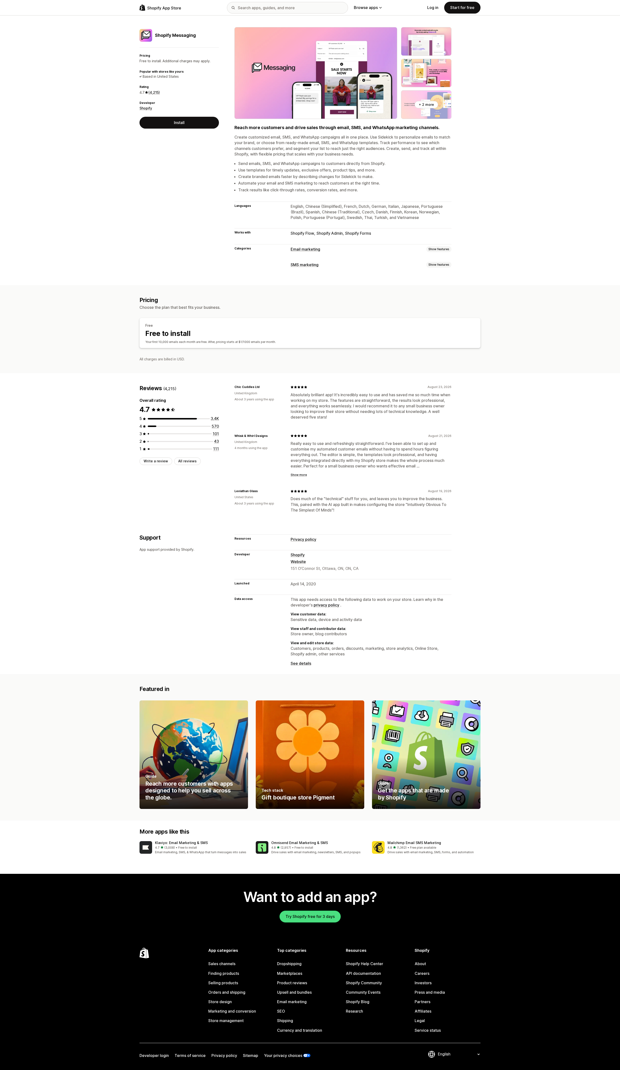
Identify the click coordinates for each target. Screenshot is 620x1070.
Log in (432, 7)
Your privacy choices (283, 1055)
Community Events (363, 992)
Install (179, 122)
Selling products (223, 982)
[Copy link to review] (262, 387)
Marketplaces (289, 973)
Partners (422, 1001)
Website (298, 561)
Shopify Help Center (364, 963)
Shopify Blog (357, 1001)
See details (301, 663)
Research (354, 1011)
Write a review (156, 461)
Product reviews (292, 982)
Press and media (430, 992)
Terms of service (190, 1055)
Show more (299, 475)
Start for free (462, 7)
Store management (226, 1020)
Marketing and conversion (232, 1011)
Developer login (154, 1055)
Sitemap (250, 1055)
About (420, 963)
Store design (220, 1001)
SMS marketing (304, 264)
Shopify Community (364, 982)
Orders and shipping (226, 992)
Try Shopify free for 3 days (310, 916)
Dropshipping (289, 963)
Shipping (285, 1020)
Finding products (223, 973)
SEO (281, 1011)
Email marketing (305, 249)
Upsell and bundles (294, 992)
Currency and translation (299, 1030)
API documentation (363, 973)
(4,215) (154, 92)
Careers (422, 973)
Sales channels (221, 963)
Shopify (146, 108)
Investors (423, 982)
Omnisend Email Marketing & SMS (299, 843)
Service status (428, 1030)
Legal (420, 1020)
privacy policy (326, 605)
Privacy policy (303, 539)
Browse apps (366, 7)
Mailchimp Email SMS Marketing (414, 843)
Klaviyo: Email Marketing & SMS (181, 843)
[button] (194, 847)
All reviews (187, 461)
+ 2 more (426, 104)
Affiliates (423, 1011)
